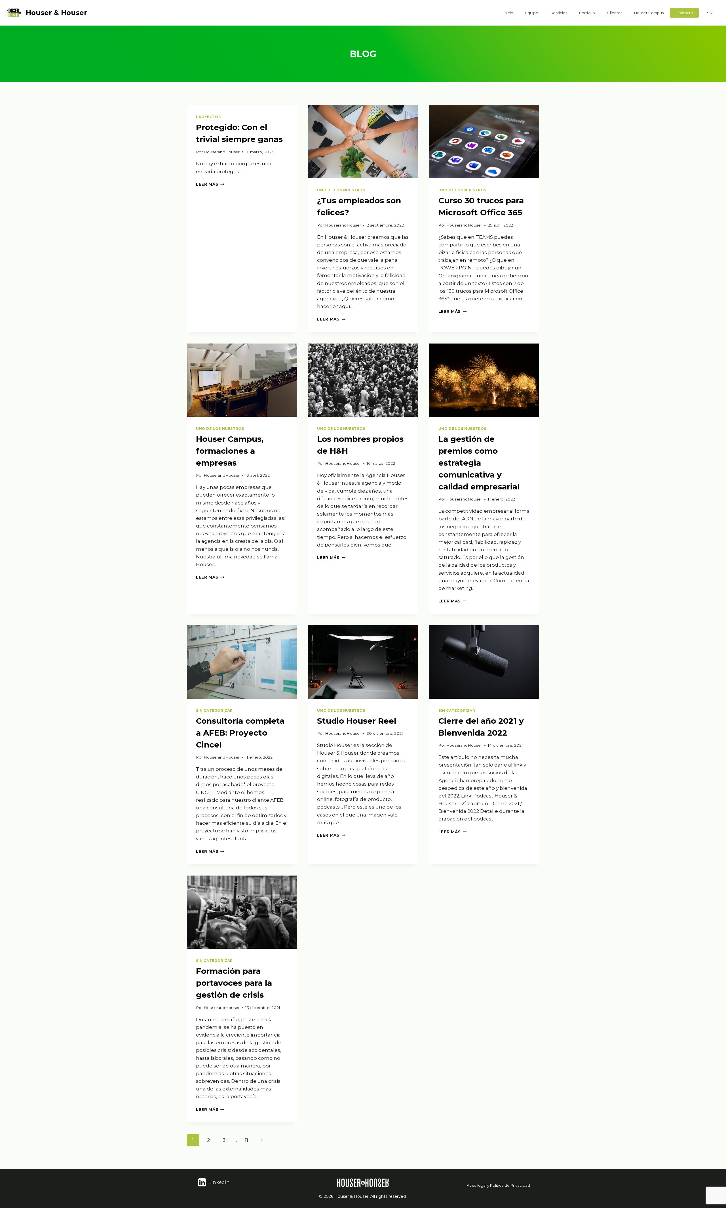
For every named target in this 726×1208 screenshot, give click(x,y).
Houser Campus (649, 13)
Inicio (508, 13)
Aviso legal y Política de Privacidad (498, 1185)
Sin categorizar (214, 710)
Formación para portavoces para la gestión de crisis (234, 983)
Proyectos (208, 117)
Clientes (614, 13)
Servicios (558, 13)
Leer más (210, 184)
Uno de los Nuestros (341, 190)
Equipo (531, 13)
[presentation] (363, 141)
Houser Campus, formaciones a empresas (229, 451)
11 (246, 1140)
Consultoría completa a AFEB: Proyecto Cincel (240, 732)
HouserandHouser (222, 152)
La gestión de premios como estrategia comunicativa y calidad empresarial (479, 462)
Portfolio (587, 13)
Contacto (684, 13)
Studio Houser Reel (356, 721)
